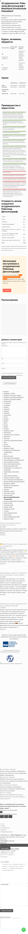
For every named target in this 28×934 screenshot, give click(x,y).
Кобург (6, 421)
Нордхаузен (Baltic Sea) (11, 466)
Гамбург (6, 407)
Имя (2, 358)
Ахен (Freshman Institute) (11, 462)
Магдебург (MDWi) (9, 483)
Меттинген (7, 446)
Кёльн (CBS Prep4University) (12, 464)
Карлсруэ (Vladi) (9, 519)
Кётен (5, 423)
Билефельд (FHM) (9, 509)
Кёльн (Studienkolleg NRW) (12, 517)
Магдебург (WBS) (9, 491)
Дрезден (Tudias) (9, 448)
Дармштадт (7, 432)
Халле (6, 417)
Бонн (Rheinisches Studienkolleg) (13, 479)
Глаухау (6, 511)
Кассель (6, 428)
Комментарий (4, 345)
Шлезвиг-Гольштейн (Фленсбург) (14, 397)
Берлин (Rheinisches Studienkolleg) (14, 481)
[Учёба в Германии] (0, 1)
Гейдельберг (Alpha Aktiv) (11, 472)
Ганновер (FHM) (8, 505)
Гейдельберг (7, 401)
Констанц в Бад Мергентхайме (13, 440)
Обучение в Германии (5, 792)
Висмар (6, 419)
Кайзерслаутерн (9, 430)
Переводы (2, 796)
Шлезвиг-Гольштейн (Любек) (12, 395)
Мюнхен (6, 391)
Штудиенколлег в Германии (7, 777)
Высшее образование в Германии (8, 785)
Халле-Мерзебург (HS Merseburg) (14, 460)
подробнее (7, 47)
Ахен (5, 473)
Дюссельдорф (8, 495)
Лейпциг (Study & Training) (12, 477)
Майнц (6, 426)
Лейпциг (6, 411)
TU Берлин (7, 403)
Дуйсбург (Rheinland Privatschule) (14, 501)
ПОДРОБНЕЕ (7, 290)
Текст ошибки (5, 862)
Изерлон (6, 489)
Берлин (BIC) (8, 515)
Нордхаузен (7, 415)
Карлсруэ (7, 409)
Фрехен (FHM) (8, 507)
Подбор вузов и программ (12, 796)
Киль (5, 442)
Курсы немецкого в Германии (7, 769)
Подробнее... (3, 534)
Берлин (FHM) (8, 503)
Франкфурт (7, 436)
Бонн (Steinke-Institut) (10, 513)
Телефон (3, 368)
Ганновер (6, 413)
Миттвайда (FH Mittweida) (12, 458)
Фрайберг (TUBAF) (9, 393)
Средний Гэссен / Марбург (12, 434)
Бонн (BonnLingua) (9, 493)
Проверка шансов (4, 794)
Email (2, 363)
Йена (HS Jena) (8, 456)
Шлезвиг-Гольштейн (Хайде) (12, 399)
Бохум (6, 425)
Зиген (5, 454)
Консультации (19, 794)
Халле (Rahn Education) (11, 475)
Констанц (6, 438)
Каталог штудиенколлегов (10, 383)
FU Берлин (7, 405)
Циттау (6, 444)
